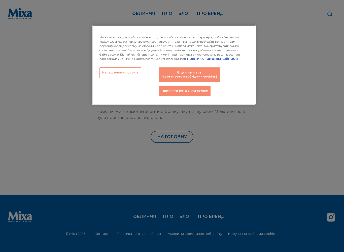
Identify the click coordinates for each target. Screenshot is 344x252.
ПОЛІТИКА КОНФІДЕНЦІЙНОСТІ (212, 59)
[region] (174, 65)
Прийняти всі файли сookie (185, 90)
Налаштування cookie (120, 72)
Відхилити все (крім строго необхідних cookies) (189, 74)
